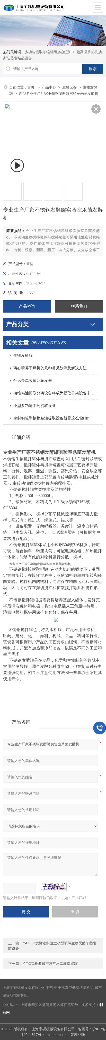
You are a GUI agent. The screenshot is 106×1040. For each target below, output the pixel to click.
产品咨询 (27, 306)
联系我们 (79, 306)
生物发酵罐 (23, 355)
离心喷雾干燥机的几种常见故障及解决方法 (50, 368)
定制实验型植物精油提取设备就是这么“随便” (51, 418)
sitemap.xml (57, 1035)
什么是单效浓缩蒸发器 (32, 380)
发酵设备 (69, 87)
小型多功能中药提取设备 (34, 405)
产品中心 (49, 87)
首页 (31, 87)
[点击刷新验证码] (54, 887)
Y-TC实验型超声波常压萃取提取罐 (50, 963)
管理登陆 (77, 1035)
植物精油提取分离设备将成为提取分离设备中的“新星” (55, 393)
